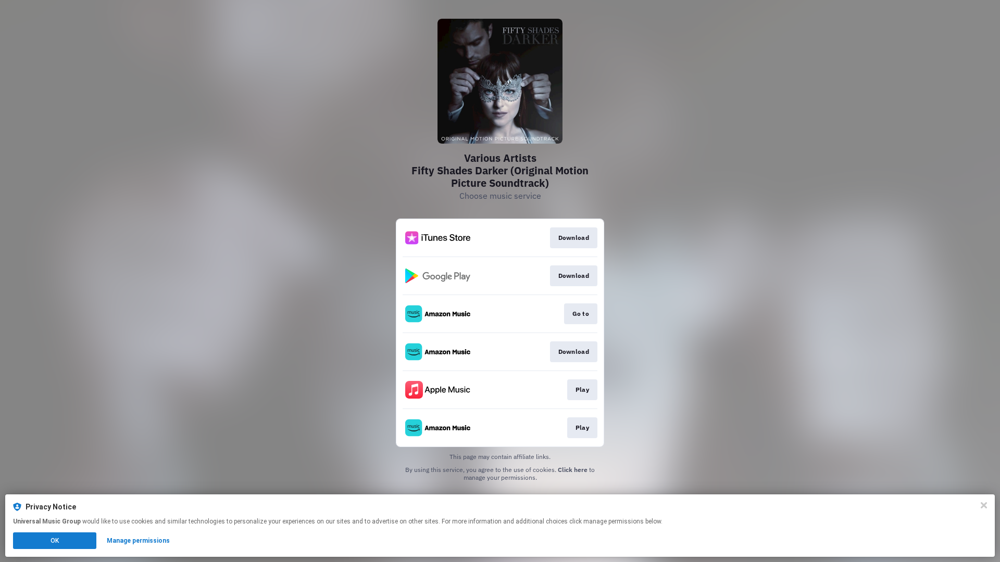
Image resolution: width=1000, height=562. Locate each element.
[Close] (984, 505)
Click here (573, 470)
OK (55, 540)
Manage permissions (138, 540)
